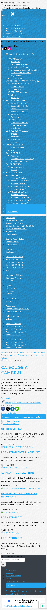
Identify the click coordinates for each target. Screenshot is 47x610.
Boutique (15, 97)
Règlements (16, 75)
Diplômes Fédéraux (19, 122)
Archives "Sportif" (19, 194)
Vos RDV (15, 150)
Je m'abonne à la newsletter (13, 556)
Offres (14, 94)
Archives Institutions (20, 197)
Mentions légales (13, 575)
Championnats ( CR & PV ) (22, 158)
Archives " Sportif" (14, 31)
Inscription (15, 128)
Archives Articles (13, 25)
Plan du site (11, 570)
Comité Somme (17, 86)
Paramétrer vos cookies (16, 581)
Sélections (15, 136)
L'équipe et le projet (19, 64)
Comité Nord (16, 89)
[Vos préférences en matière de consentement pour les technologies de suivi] (42, 605)
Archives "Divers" (13, 36)
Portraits (15, 117)
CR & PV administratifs (21, 72)
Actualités (15, 61)
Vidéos (14, 141)
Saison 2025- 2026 (19, 103)
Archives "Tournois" (19, 202)
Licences (9, 572)
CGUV (8, 578)
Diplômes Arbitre (18, 125)
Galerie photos (17, 166)
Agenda (14, 133)
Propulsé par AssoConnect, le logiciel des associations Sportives (24, 592)
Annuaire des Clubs (19, 67)
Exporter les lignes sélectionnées (15, 2)
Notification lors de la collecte (18, 606)
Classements (16, 78)
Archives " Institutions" (16, 28)
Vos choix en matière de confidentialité (26, 601)
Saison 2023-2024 (19, 108)
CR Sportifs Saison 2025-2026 (25, 69)
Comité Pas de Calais (20, 83)
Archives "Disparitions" (16, 33)
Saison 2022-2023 (19, 111)
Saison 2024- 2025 (19, 105)
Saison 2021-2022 (19, 114)
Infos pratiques (17, 147)
